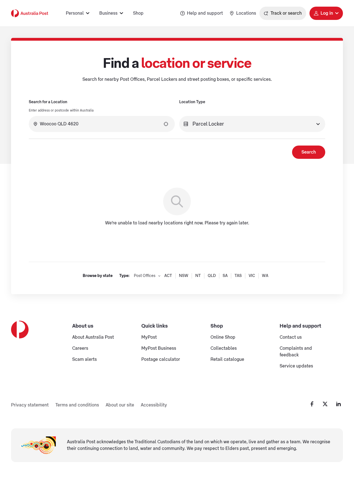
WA (265, 276)
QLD (212, 276)
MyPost (149, 337)
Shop (138, 13)
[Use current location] (165, 123)
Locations (246, 13)
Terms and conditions (77, 405)
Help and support (205, 13)
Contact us (291, 337)
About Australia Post (93, 337)
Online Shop (222, 337)
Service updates (296, 366)
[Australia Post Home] (29, 13)
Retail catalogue (227, 359)
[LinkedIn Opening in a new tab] (338, 404)
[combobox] (102, 124)
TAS (238, 276)
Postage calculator (160, 359)
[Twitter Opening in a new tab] (325, 404)
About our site (120, 405)
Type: (124, 276)
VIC (252, 276)
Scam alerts (84, 359)
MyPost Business (158, 348)
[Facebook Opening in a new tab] (312, 404)
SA (225, 276)
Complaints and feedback (296, 351)
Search (308, 152)
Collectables (223, 348)
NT (198, 276)
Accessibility (154, 405)
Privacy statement (30, 405)
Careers (80, 348)
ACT (168, 276)
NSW (183, 276)
